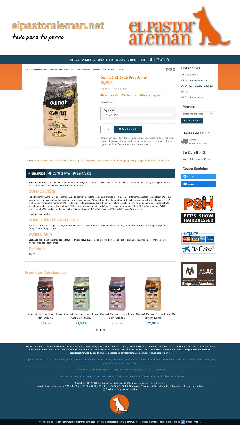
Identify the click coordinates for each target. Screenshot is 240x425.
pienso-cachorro (148, 160)
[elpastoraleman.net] (120, 27)
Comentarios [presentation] (83, 174)
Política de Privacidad (104, 376)
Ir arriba (60, 376)
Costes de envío (110, 95)
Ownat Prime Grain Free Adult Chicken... (81, 316)
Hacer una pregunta (151, 95)
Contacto (133, 60)
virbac (128, 362)
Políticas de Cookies (175, 376)
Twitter (189, 176)
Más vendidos (105, 60)
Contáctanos (72, 376)
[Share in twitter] (170, 69)
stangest (107, 362)
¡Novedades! (88, 60)
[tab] (36, 173)
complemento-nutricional (137, 359)
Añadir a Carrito (129, 129)
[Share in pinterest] (174, 69)
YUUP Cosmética (194, 97)
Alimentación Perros (196, 80)
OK (183, 421)
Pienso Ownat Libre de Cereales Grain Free (54, 160)
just (126, 160)
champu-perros (104, 359)
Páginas (120, 60)
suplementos (118, 362)
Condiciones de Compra (128, 376)
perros (192, 359)
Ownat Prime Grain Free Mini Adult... (45, 316)
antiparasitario (32, 359)
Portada (75, 60)
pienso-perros (103, 160)
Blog (143, 60)
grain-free (84, 160)
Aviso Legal (85, 376)
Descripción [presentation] (38, 174)
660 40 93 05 (158, 382)
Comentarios (164, 160)
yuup (134, 362)
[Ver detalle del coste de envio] (185, 141)
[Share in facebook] (167, 69)
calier (69, 359)
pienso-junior (134, 160)
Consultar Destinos (198, 143)
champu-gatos (89, 359)
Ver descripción (130, 95)
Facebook (191, 184)
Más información (193, 421)
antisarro (44, 359)
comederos (118, 359)
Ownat (110, 102)
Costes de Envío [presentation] (61, 174)
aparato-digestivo (57, 359)
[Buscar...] (168, 59)
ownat (93, 160)
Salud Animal (192, 74)
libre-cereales (117, 160)
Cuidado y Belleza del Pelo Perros (198, 89)
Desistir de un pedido (152, 376)
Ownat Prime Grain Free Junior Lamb (153, 316)
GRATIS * (193, 139)
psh (213, 359)
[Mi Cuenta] (151, 59)
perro (185, 359)
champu (77, 359)
